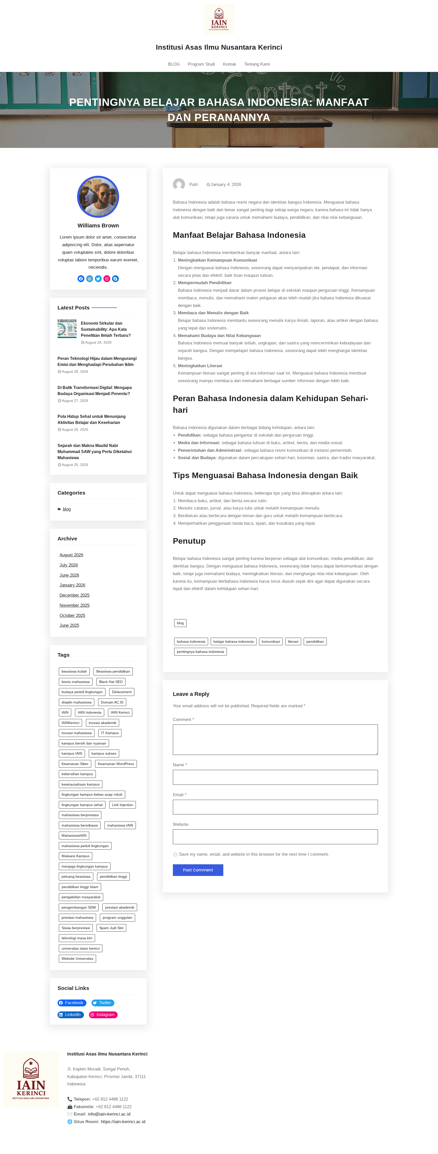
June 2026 (69, 575)
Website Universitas (77, 958)
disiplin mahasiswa (77, 702)
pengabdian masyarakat (81, 897)
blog (67, 509)
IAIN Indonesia (89, 712)
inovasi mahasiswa (77, 733)
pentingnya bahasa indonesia (200, 652)
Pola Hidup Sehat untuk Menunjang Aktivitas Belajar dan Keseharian (92, 419)
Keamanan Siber (75, 764)
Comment (183, 719)
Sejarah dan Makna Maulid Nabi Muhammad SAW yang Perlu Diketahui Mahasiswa (95, 451)
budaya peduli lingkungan (82, 692)
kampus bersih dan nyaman (84, 743)
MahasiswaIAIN (74, 835)
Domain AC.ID (112, 702)
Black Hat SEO (111, 682)
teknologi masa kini (77, 938)
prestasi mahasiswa (77, 917)
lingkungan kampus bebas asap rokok (92, 794)
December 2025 (74, 595)
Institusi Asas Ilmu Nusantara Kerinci (219, 47)
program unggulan (117, 917)
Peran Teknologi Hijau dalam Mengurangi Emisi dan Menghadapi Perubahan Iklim (97, 361)
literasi (293, 641)
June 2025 (69, 625)
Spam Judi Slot (111, 928)
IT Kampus (110, 733)
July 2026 (69, 565)
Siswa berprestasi (76, 928)
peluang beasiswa (76, 876)
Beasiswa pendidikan (113, 671)
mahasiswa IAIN (120, 825)
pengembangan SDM (79, 907)
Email (180, 794)
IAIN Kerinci (120, 712)
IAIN (65, 712)
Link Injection (122, 805)
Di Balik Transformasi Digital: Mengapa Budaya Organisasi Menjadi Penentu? (95, 390)
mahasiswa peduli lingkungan (85, 846)
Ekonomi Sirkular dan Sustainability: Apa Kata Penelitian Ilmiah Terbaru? (106, 329)
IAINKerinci (70, 723)
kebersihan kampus (77, 774)
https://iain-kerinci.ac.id (123, 1121)
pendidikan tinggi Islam (80, 887)
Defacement (122, 692)
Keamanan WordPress (116, 764)
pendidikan (315, 641)
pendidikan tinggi (113, 876)
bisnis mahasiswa (76, 682)
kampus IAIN (72, 753)
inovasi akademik (102, 723)
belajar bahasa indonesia (233, 641)
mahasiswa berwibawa (80, 825)
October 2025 (72, 615)
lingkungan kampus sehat (82, 805)
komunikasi (271, 641)
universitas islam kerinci (81, 948)
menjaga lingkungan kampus (85, 866)
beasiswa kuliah (74, 671)
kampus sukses (104, 753)
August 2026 (71, 555)
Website (180, 824)
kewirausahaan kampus (81, 784)
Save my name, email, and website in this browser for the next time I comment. (254, 854)
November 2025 (74, 605)
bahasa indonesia (191, 641)
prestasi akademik (119, 907)
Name (180, 764)
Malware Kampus (75, 856)
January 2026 (72, 585)
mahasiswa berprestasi (80, 815)
